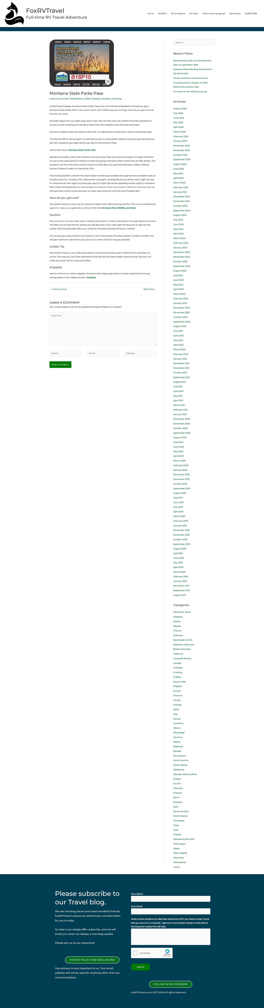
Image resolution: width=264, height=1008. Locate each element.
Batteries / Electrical (183, 644)
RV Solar (193, 13)
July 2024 (178, 219)
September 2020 (182, 433)
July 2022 (178, 331)
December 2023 (181, 252)
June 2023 (178, 280)
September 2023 (181, 266)
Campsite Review (182, 658)
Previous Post (58, 289)
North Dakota (180, 765)
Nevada (177, 751)
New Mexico (179, 755)
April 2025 (178, 178)
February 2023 (180, 298)
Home (151, 13)
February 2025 (180, 187)
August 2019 (179, 493)
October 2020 (180, 428)
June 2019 (178, 502)
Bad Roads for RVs (183, 640)
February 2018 (180, 576)
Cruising (177, 672)
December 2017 (181, 585)
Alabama (178, 616)
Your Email (137, 906)
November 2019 (181, 479)
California (178, 653)
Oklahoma (178, 769)
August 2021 (179, 382)
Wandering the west (183, 839)
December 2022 (181, 307)
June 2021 (178, 391)
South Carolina (181, 811)
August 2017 (179, 595)
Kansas (177, 718)
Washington (179, 843)
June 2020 (178, 446)
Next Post (150, 289)
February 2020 (180, 465)
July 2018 (178, 553)
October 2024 (180, 206)
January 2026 (180, 141)
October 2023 (180, 261)
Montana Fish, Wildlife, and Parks (118, 208)
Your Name (137, 894)
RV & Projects (178, 13)
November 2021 (181, 368)
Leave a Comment (59, 98)
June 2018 (178, 558)
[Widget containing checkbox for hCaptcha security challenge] (152, 953)
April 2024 (178, 233)
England (177, 686)
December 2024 (181, 196)
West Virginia (180, 853)
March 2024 (179, 238)
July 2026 (178, 113)
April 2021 (178, 400)
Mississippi (179, 732)
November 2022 (181, 312)
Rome (176, 797)
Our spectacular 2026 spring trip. (190, 91)
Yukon (176, 867)
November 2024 (181, 201)
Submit (140, 967)
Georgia (177, 704)
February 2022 (180, 354)
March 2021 (179, 405)
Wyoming (178, 857)
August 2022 (179, 326)
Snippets (96, 98)
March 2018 (179, 572)
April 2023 (178, 289)
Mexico (177, 728)
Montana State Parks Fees (81, 150)
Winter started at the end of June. (190, 78)
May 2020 (178, 451)
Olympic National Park (185, 774)
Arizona (177, 630)
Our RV (177, 783)
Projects (177, 793)
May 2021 (178, 396)
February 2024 (180, 243)
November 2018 (181, 534)
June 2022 (178, 335)
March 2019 (179, 516)
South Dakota (180, 816)
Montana (106, 98)
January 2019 (180, 525)
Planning (116, 98)
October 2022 (180, 317)
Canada (177, 663)
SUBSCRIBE (251, 13)
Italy (175, 714)
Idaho (176, 709)
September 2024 (182, 210)
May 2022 (178, 340)
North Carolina (181, 760)
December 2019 (181, 474)
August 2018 (179, 548)
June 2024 (178, 224)
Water (176, 848)
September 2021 (181, 377)
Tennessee (178, 820)
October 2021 (180, 372)
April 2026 (178, 127)
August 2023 (179, 270)
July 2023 (178, 275)
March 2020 (179, 460)
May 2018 (178, 562)
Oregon (177, 779)
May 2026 (178, 122)
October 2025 (180, 155)
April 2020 (178, 456)
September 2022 (181, 321)
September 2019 (181, 488)
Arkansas (178, 635)
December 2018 (181, 530)
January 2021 (180, 414)
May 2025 (178, 173)
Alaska (176, 621)
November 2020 (181, 423)
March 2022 (179, 349)
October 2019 (180, 484)
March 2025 (179, 182)
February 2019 (180, 521)
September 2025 (181, 159)
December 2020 (181, 419)
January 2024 (180, 247)
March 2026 (179, 131)
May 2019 (178, 507)
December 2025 (181, 145)
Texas (176, 825)
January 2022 (180, 358)
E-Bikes (177, 677)
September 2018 (181, 544)
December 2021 (181, 363)
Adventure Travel (182, 612)
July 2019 (178, 497)
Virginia (177, 834)
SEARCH (162, 13)
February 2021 (180, 409)
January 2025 (180, 192)
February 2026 (180, 136)
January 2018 (180, 581)
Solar (175, 806)
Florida (177, 700)
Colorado (178, 667)
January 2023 (180, 303)
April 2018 (178, 567)
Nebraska (178, 746)
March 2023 (179, 294)
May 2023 (178, 284)
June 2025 (178, 168)
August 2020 (180, 437)
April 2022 (178, 344)
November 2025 (181, 150)
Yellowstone (179, 862)
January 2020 (180, 470)
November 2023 (181, 256)
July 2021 (178, 386)
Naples (176, 741)
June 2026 (178, 118)
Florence (177, 695)
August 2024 (180, 215)
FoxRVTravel (45, 10)
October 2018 (180, 539)
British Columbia (182, 649)
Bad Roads (235, 13)
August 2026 (179, 108)
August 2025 (179, 164)
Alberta (177, 626)
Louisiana (178, 723)
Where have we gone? (213, 13)
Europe (177, 691)
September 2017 (181, 590)
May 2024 (178, 229)
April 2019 (178, 511)
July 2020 (178, 442)
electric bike (179, 681)
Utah (175, 830)
